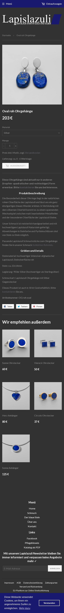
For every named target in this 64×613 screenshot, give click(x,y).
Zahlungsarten (51, 583)
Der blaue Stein (32, 517)
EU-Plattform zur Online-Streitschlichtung (31, 590)
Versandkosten (32, 152)
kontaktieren (27, 187)
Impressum (9, 583)
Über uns (32, 521)
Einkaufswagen (54, 3)
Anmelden (55, 568)
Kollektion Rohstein (42, 244)
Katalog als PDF (32, 547)
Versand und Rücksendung (30, 586)
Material (6, 127)
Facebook (32, 538)
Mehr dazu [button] (24, 608)
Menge (5, 140)
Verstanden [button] (49, 603)
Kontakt (32, 526)
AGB (19, 583)
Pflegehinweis (32, 542)
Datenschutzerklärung (32, 583)
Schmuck (32, 512)
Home (32, 508)
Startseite (6, 35)
